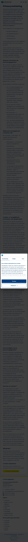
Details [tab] (14, 258)
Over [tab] (23, 258)
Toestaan (14, 281)
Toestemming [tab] (5, 258)
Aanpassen (13, 285)
